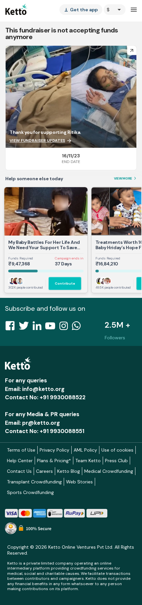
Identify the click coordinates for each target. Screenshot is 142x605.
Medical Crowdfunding (108, 471)
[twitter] (26, 327)
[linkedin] (39, 327)
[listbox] (80, 9)
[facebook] (12, 327)
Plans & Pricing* (54, 461)
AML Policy (85, 450)
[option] (114, 9)
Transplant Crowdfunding (34, 482)
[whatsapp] (78, 327)
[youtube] (52, 327)
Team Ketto (88, 461)
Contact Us (19, 471)
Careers (44, 471)
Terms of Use (21, 450)
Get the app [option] (81, 10)
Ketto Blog (68, 471)
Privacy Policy (54, 450)
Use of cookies (117, 450)
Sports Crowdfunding (30, 492)
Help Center (20, 461)
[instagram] (65, 327)
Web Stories (79, 482)
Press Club (116, 461)
